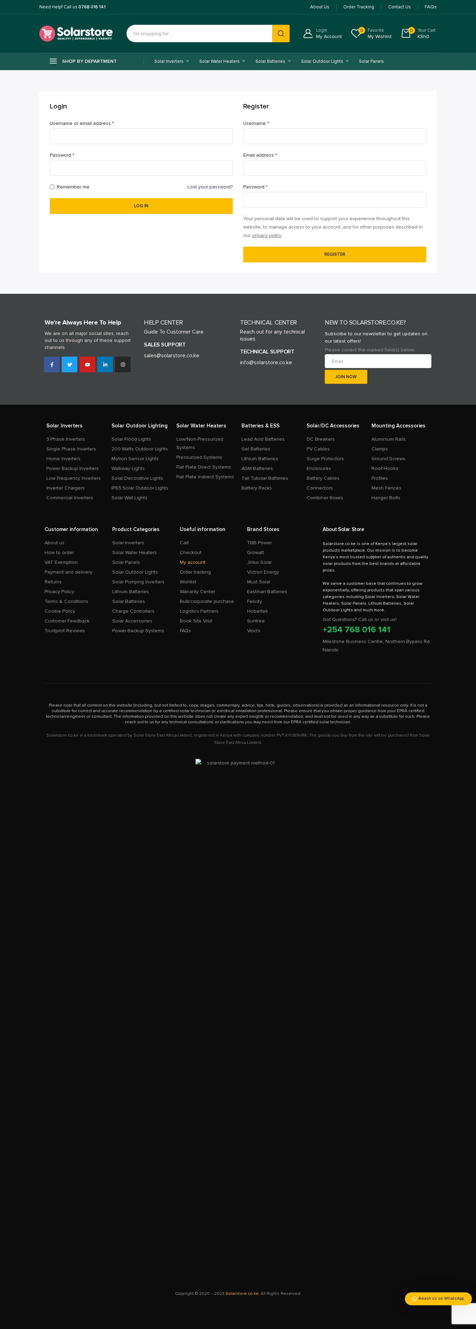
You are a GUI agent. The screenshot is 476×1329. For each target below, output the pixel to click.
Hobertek (257, 611)
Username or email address (92, 122)
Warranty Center (197, 592)
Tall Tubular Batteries (264, 478)
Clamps (379, 449)
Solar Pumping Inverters (138, 582)
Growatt (255, 552)
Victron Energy (263, 572)
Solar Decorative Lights (137, 478)
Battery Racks (256, 488)
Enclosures (319, 468)
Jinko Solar (259, 562)
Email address (270, 154)
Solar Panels (371, 61)
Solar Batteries (128, 601)
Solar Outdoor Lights (135, 572)
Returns (53, 582)
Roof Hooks (384, 468)
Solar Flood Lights (131, 439)
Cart (184, 543)
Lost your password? (210, 187)
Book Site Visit (196, 621)
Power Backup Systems (138, 631)
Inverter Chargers (65, 488)
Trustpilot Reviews (65, 631)
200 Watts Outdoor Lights (140, 449)
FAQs (185, 631)
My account (192, 562)
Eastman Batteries (267, 592)
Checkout (190, 552)
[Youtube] (87, 364)
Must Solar (258, 582)
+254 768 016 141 (356, 630)
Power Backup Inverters (72, 468)
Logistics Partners (199, 611)
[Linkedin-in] (105, 364)
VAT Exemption (61, 562)
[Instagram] (123, 364)
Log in (141, 206)
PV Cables (318, 449)
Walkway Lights (128, 468)
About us (54, 543)
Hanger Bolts (385, 498)
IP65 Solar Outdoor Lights (140, 488)
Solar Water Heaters (134, 552)
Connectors (320, 488)
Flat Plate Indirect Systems (205, 477)
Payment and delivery (68, 572)
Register (334, 254)
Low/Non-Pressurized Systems (199, 443)
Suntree (256, 621)
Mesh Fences (386, 488)
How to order (59, 552)
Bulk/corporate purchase (207, 601)
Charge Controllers (133, 611)
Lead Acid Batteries (263, 439)
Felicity (254, 601)
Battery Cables (323, 478)
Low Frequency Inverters (73, 478)
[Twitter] (69, 364)
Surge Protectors (325, 459)
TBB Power (259, 543)
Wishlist (188, 582)
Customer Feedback (67, 621)
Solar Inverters (128, 543)
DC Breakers (321, 439)
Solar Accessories (132, 621)
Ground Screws (388, 459)
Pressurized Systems (199, 457)
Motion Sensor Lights (135, 459)
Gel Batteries (255, 449)
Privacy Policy (59, 592)
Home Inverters (63, 459)
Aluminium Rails (388, 439)
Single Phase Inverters (71, 449)
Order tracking (195, 572)
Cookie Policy (60, 611)
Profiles (379, 478)
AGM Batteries (257, 468)
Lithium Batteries (259, 459)
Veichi (253, 631)
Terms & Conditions (66, 601)
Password (72, 154)
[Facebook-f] (52, 364)
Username (266, 122)
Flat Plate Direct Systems (203, 467)
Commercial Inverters (69, 498)
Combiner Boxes (325, 498)
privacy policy (266, 235)
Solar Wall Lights (129, 498)
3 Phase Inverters (65, 439)
